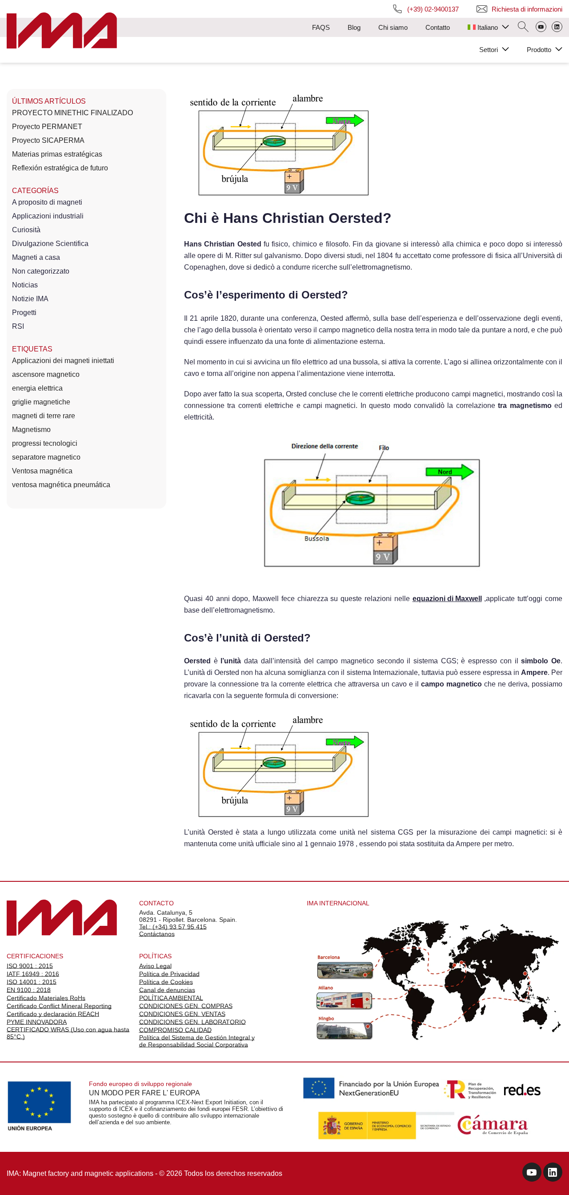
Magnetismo (31, 429)
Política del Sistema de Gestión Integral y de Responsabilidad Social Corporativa (197, 1041)
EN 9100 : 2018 (29, 989)
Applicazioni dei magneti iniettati (63, 360)
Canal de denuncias (167, 989)
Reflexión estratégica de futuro (60, 168)
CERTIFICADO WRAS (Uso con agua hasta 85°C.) (68, 1033)
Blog (354, 27)
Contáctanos (157, 933)
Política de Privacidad (169, 973)
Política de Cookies (166, 981)
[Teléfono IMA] (541, 27)
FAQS (321, 27)
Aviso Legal (155, 965)
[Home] (62, 31)
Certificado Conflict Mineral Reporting (59, 1005)
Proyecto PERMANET (47, 126)
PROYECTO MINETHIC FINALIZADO (72, 113)
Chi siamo (393, 27)
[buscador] (523, 27)
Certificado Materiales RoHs (46, 997)
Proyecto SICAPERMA (48, 140)
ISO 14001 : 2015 (31, 981)
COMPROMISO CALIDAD (175, 1030)
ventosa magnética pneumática (61, 484)
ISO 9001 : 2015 (30, 965)
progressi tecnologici (44, 443)
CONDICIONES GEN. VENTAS (182, 1013)
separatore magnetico (46, 457)
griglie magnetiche (41, 402)
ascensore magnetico (46, 374)
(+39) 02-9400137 (433, 9)
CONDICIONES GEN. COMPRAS (185, 1005)
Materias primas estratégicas (57, 154)
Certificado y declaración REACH (53, 1013)
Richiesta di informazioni (527, 9)
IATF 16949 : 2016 (33, 973)
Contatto (437, 27)
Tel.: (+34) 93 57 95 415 (173, 926)
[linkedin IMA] (552, 1173)
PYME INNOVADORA (37, 1021)
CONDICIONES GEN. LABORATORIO (192, 1021)
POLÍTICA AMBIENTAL (171, 997)
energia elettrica (37, 388)
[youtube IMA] (531, 1173)
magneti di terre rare (43, 416)
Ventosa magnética (42, 471)
